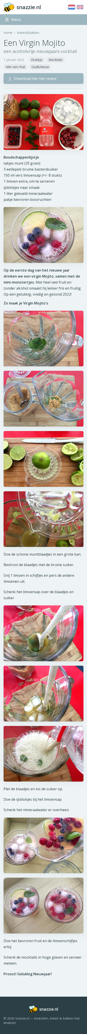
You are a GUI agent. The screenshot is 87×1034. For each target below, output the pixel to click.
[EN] (80, 7)
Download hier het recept (35, 78)
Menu (16, 19)
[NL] (71, 7)
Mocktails (55, 60)
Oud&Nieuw (40, 67)
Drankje (36, 60)
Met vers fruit (15, 67)
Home (8, 32)
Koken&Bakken (28, 32)
